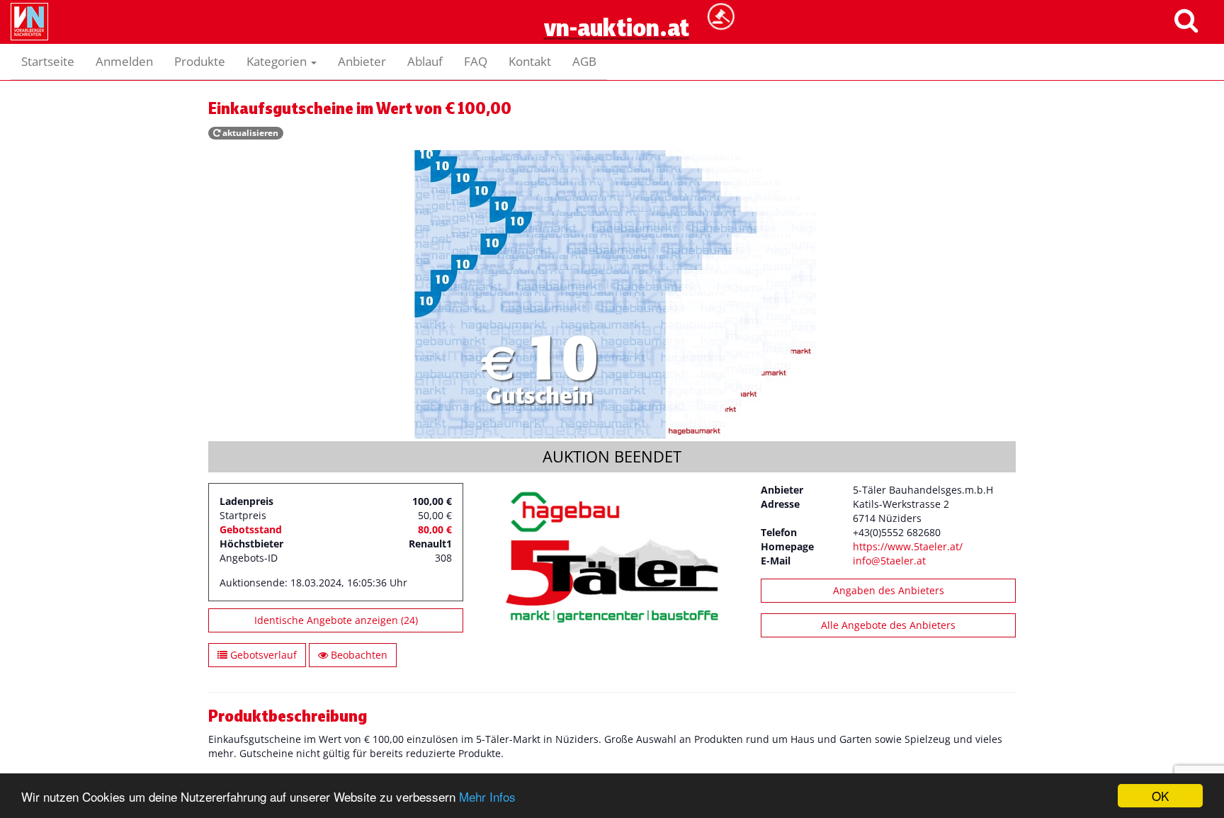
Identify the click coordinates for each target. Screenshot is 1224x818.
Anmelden (124, 61)
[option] (612, 295)
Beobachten (357, 654)
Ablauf (425, 61)
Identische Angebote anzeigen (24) (336, 620)
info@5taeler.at (889, 560)
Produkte (199, 61)
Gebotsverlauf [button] (262, 654)
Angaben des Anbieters (888, 590)
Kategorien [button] (278, 61)
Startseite (47, 61)
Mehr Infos (487, 796)
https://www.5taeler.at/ (908, 546)
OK (1160, 796)
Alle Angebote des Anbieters (888, 625)
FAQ (475, 61)
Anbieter (362, 61)
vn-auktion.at (612, 61)
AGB (584, 61)
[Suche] (1185, 19)
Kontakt (530, 61)
